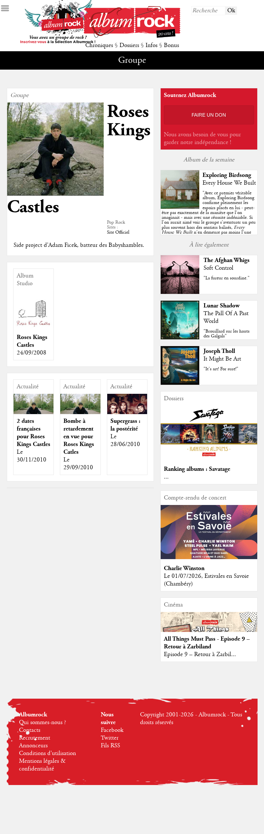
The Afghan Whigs (226, 260)
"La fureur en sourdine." (226, 278)
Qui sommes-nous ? (42, 722)
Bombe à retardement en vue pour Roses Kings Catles (78, 436)
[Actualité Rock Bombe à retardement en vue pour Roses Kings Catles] (80, 413)
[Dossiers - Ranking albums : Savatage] (209, 458)
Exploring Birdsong (227, 175)
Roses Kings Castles (32, 341)
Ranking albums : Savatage (197, 469)
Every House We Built (229, 183)
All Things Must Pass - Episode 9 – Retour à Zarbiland (207, 642)
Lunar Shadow (221, 305)
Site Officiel (118, 232)
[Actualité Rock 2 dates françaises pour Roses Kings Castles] (34, 413)
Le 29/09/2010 (78, 463)
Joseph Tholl (219, 351)
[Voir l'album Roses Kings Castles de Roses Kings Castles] (34, 326)
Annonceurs (33, 746)
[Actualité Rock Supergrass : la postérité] (127, 414)
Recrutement (34, 738)
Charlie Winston (184, 568)
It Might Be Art (222, 359)
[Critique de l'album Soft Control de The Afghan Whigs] (180, 292)
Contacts (29, 730)
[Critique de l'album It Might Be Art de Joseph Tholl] (180, 383)
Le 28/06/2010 (125, 440)
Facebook (112, 730)
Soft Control (218, 268)
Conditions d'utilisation (47, 753)
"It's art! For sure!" (220, 369)
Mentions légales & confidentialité (42, 765)
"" (209, 220)
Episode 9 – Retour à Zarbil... (200, 654)
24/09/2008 (31, 353)
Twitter (109, 738)
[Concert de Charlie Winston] (209, 557)
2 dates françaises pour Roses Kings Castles (33, 432)
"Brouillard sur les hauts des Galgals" (226, 333)
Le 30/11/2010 (31, 456)
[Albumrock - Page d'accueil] (132, 36)
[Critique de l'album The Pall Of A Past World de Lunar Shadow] (180, 338)
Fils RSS (110, 746)
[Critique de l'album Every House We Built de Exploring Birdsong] (180, 207)
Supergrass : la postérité (125, 424)
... (166, 477)
